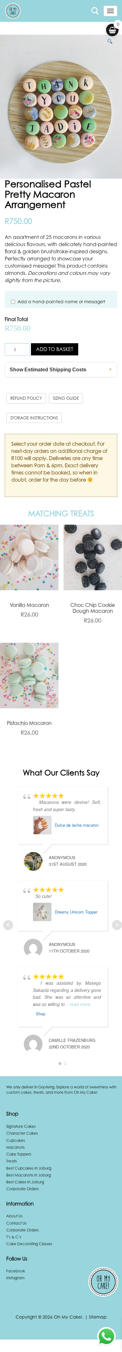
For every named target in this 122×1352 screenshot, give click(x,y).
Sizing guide (66, 398)
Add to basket (54, 349)
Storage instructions (34, 417)
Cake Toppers (18, 1154)
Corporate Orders (22, 1188)
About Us (14, 1216)
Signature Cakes (21, 1126)
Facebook (15, 1271)
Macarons (15, 1147)
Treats (11, 1161)
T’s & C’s (13, 1237)
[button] (110, 41)
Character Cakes (22, 1133)
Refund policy (26, 398)
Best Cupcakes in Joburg (28, 1168)
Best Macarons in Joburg (28, 1175)
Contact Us (16, 1223)
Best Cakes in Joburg (25, 1182)
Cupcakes (15, 1140)
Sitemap (98, 1317)
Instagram (15, 1277)
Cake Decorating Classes (29, 1243)
